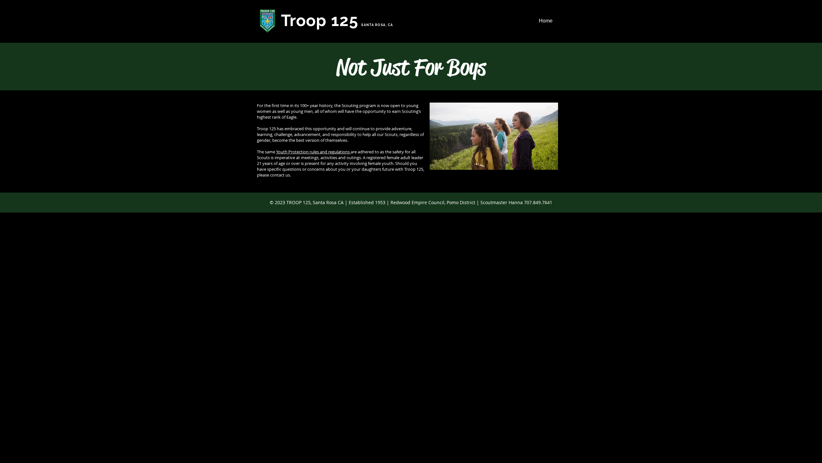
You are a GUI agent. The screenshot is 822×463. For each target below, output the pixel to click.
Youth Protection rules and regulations (313, 152)
